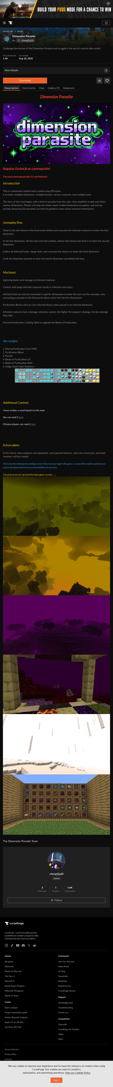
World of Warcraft (13, 971)
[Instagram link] (6, 945)
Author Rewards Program (16, 1017)
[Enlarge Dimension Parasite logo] (7, 39)
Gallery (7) (54, 88)
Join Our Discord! (66, 962)
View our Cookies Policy (77, 1073)
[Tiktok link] (12, 945)
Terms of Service (12, 1050)
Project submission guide (16, 1013)
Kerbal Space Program (15, 986)
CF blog (61, 971)
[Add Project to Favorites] (99, 81)
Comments (28, 88)
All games (9, 962)
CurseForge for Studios (68, 1029)
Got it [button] (57, 1080)
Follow (58, 900)
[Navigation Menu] (4, 22)
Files (41, 88)
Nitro (60, 1039)
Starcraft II (9, 981)
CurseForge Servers (67, 991)
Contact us (63, 1013)
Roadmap (62, 981)
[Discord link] (23, 945)
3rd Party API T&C (13, 1027)
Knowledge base (65, 1003)
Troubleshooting (65, 1008)
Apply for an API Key (14, 1022)
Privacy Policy (10, 1054)
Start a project (11, 1008)
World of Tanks (11, 996)
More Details (11, 70)
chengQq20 (56, 874)
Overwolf (62, 1025)
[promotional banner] (56, 9)
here (21, 417)
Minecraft (8, 31)
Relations (68, 88)
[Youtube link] (17, 945)
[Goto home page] (10, 23)
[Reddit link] (34, 945)
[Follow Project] (107, 81)
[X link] (29, 945)
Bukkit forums (64, 986)
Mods (20, 31)
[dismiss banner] (108, 3)
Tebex (60, 1034)
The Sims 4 (10, 976)
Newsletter (63, 976)
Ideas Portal (63, 967)
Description (12, 88)
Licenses (8, 1059)
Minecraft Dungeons (14, 991)
